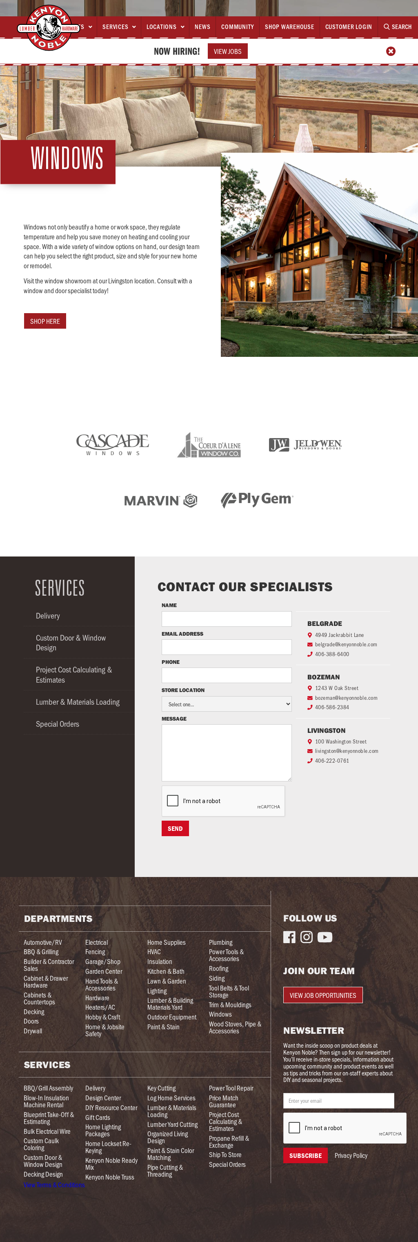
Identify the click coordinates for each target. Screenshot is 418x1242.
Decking (34, 1011)
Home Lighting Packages (103, 1130)
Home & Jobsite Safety (105, 1030)
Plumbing (220, 942)
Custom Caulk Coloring (41, 1144)
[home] (48, 28)
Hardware (97, 997)
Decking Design (43, 1174)
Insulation (159, 961)
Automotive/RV (43, 942)
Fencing (95, 951)
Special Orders (57, 723)
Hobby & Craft (102, 1016)
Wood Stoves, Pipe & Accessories (235, 1027)
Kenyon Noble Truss (109, 1176)
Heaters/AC (100, 1007)
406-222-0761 (332, 760)
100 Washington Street (341, 741)
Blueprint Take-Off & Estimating (49, 1118)
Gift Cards (97, 1117)
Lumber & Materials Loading (78, 701)
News (202, 26)
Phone (171, 662)
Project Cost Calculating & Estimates (74, 674)
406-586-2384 (332, 707)
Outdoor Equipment (171, 1016)
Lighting (157, 990)
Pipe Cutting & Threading (165, 1170)
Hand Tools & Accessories (101, 984)
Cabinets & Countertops (39, 998)
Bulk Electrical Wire (47, 1131)
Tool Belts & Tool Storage (229, 991)
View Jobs (228, 51)
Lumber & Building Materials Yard (170, 1004)
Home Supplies (166, 942)
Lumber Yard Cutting (172, 1124)
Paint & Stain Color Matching (170, 1154)
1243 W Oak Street (337, 688)
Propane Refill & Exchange (229, 1142)
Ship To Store (225, 1154)
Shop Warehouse (289, 26)
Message (174, 719)
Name (169, 605)
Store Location (183, 690)
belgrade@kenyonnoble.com (346, 644)
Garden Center (103, 971)
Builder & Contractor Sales (49, 965)
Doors (31, 1020)
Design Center (103, 1097)
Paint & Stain (163, 1026)
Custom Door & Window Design (71, 642)
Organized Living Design (167, 1137)
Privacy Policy (351, 1155)
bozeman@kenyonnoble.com (346, 697)
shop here (45, 320)
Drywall (33, 1030)
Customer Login (349, 26)
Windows (220, 1014)
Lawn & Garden (166, 980)
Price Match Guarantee (223, 1101)
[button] (119, 27)
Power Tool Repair (231, 1087)
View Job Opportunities (323, 994)
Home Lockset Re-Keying (108, 1147)
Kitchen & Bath (166, 971)
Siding (217, 978)
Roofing (218, 968)
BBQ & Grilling (41, 951)
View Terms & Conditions (54, 1184)
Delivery (48, 615)
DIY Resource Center (111, 1107)
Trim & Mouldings (230, 1004)
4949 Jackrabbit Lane (339, 635)
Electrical (96, 942)
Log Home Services (171, 1097)
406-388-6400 (332, 654)
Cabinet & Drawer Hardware (46, 981)
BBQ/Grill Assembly (48, 1087)
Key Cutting (161, 1087)
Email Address (182, 634)
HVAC (154, 951)
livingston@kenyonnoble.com (347, 751)
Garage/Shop (102, 961)
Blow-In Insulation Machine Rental (46, 1101)
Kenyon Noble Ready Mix (111, 1164)
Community (237, 26)
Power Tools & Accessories (226, 955)
